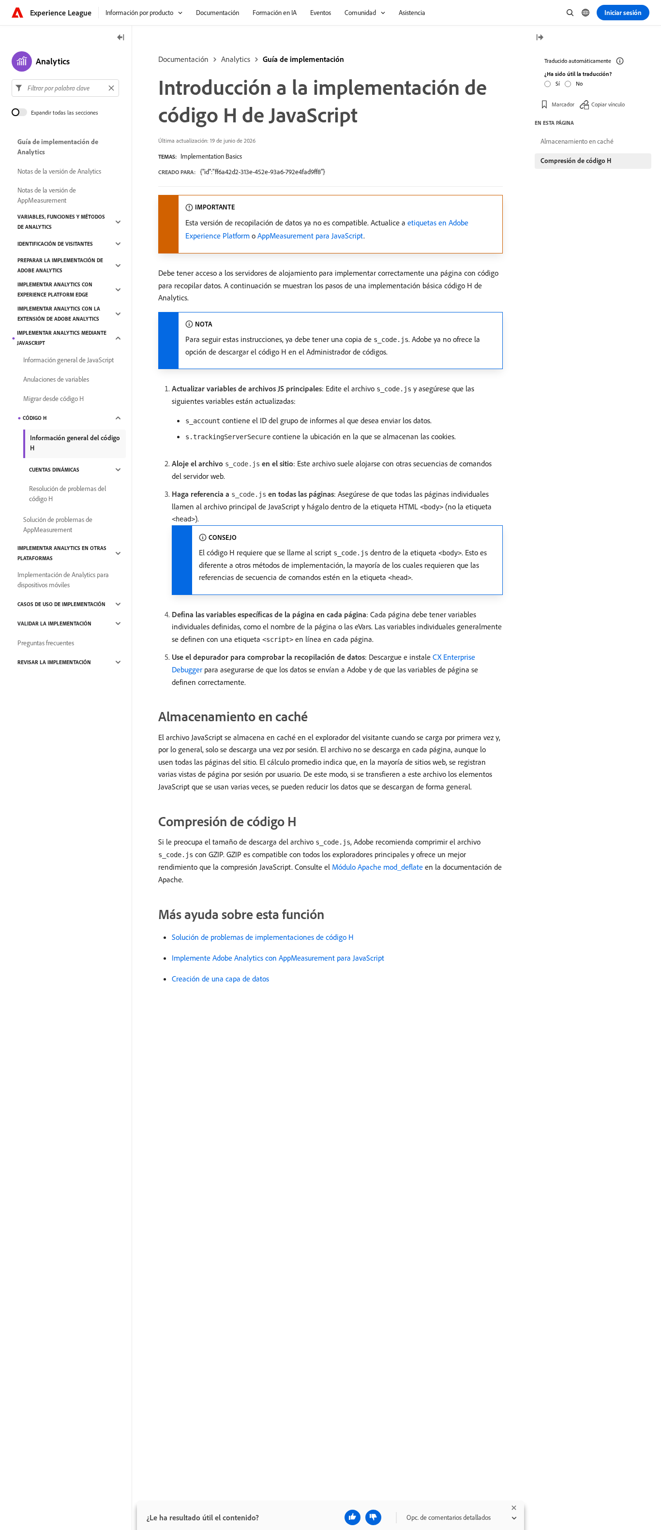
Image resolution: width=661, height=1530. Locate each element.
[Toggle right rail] (539, 38)
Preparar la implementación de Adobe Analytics (60, 265)
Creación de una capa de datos (220, 978)
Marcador (563, 103)
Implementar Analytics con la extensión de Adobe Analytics (58, 313)
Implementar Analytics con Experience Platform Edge (54, 289)
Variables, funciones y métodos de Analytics (61, 221)
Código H (34, 418)
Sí (558, 83)
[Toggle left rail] (121, 38)
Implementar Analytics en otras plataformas (61, 553)
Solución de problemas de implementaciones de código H (263, 937)
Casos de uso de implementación (61, 604)
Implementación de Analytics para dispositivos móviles (63, 579)
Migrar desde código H (53, 398)
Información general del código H (75, 442)
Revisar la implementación (54, 662)
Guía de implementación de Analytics (57, 146)
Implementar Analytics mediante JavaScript (61, 337)
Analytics (235, 59)
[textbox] (65, 88)
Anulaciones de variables (56, 379)
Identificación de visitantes (55, 243)
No (579, 83)
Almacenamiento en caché (577, 141)
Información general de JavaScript (68, 360)
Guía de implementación (303, 59)
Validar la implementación (54, 623)
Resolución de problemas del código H (67, 493)
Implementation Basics (211, 156)
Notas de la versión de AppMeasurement (46, 195)
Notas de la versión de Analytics (59, 171)
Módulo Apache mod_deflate (377, 867)
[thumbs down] (373, 1517)
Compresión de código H (576, 160)
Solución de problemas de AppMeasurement (57, 524)
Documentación (183, 59)
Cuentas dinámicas (54, 469)
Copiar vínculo (608, 103)
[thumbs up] (353, 1517)
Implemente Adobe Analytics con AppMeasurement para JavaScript (278, 958)
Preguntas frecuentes (45, 643)
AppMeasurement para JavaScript (310, 235)
